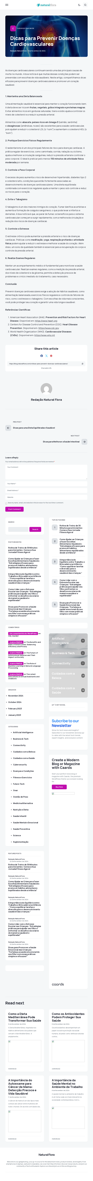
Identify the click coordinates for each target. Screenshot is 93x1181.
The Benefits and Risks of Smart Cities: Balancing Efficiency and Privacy (24, 644)
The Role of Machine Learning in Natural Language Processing (24, 665)
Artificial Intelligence (23, 732)
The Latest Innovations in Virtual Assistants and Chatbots (23, 676)
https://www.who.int (44, 335)
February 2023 (15, 709)
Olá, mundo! (13, 636)
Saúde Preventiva (21, 829)
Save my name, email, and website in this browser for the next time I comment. (36, 503)
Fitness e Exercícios (22, 777)
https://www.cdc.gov (48, 328)
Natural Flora (47, 1155)
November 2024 (15, 696)
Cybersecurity (20, 765)
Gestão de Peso (20, 797)
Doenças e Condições (23, 771)
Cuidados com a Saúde (25, 28)
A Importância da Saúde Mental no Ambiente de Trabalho (67, 1083)
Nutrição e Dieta (20, 810)
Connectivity (19, 745)
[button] (6, 5)
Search (11, 522)
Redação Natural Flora (46, 399)
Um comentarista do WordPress (23, 633)
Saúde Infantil (19, 816)
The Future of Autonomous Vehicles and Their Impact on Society (23, 655)
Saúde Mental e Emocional (25, 822)
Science (17, 835)
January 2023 (14, 715)
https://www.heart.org (46, 320)
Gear (15, 790)
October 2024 (14, 702)
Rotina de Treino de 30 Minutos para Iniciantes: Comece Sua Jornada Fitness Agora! (22, 550)
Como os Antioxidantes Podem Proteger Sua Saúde (68, 1017)
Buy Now (59, 787)
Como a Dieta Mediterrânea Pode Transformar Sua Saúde (24, 1017)
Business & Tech (20, 739)
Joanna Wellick (15, 642)
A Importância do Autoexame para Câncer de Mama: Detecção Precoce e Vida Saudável (22, 1086)
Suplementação (20, 842)
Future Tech (18, 784)
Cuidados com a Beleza (24, 752)
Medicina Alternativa (23, 803)
